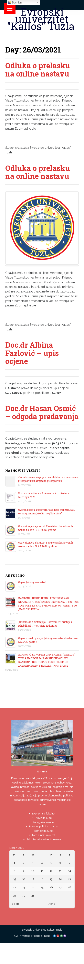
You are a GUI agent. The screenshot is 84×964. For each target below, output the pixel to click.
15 (14, 879)
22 (14, 887)
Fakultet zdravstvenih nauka (44, 839)
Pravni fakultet (43, 817)
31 (32, 895)
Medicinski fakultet (43, 835)
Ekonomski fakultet (43, 813)
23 (23, 887)
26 (51, 887)
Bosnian (16, 2)
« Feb (15, 903)
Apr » (52, 903)
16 (23, 879)
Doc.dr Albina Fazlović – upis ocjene (32, 353)
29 (14, 895)
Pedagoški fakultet (43, 822)
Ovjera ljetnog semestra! (32, 582)
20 (60, 879)
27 (60, 887)
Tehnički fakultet (43, 830)
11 (42, 871)
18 (41, 879)
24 (32, 887)
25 (42, 887)
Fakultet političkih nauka (43, 826)
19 (51, 879)
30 (23, 895)
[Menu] (9, 8)
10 (32, 871)
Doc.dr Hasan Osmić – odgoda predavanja (41, 412)
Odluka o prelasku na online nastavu (37, 70)
